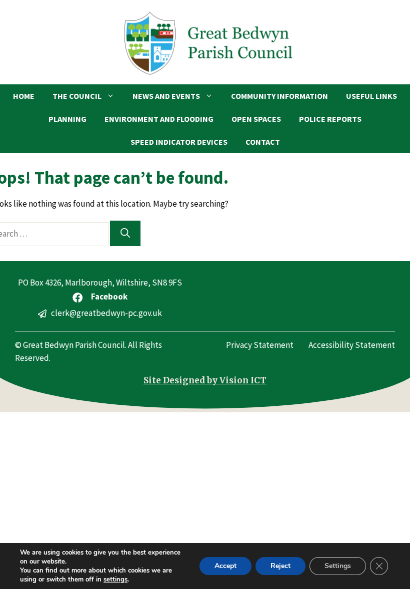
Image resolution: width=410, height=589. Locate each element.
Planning (67, 119)
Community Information (279, 96)
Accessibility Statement (351, 344)
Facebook (109, 296)
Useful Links (371, 96)
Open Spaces (256, 119)
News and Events (166, 96)
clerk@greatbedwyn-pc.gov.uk (106, 312)
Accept (225, 566)
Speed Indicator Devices (179, 142)
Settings (337, 566)
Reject (280, 566)
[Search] (125, 233)
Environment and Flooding (159, 119)
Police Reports (330, 119)
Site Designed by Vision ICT (205, 380)
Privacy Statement (260, 344)
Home (23, 96)
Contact (263, 142)
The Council (77, 96)
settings (116, 579)
